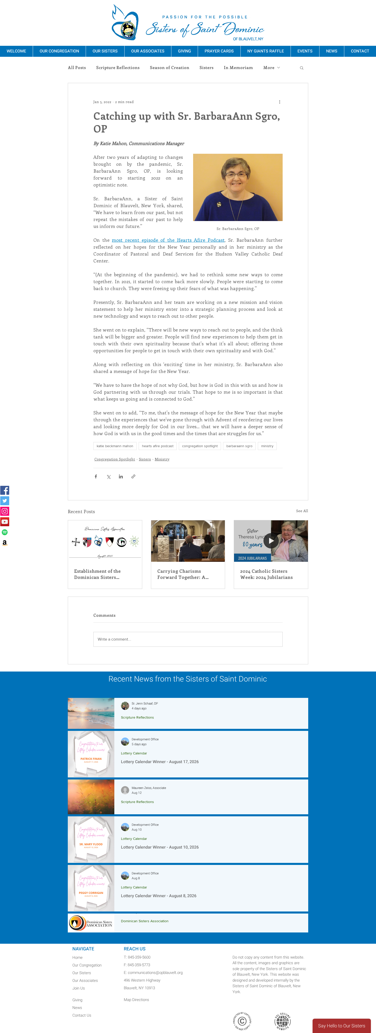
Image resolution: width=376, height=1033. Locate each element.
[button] (301, 67)
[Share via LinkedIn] (120, 476)
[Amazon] (4, 542)
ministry (267, 446)
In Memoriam (238, 67)
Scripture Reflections (118, 67)
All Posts (77, 67)
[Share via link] (133, 476)
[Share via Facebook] (95, 476)
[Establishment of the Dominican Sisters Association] (105, 541)
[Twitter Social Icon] (4, 500)
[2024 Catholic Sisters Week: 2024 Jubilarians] (271, 541)
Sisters (207, 67)
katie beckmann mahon (115, 446)
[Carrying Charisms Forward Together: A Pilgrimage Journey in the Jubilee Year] (188, 541)
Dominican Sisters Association (145, 921)
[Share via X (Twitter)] (108, 476)
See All (302, 510)
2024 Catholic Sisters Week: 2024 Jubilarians (266, 574)
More (268, 67)
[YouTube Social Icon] (4, 521)
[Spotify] (4, 532)
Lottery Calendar (134, 753)
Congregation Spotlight (114, 459)
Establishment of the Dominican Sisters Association (97, 574)
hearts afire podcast (157, 446)
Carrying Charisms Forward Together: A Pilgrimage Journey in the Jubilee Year (187, 574)
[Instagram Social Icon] (4, 511)
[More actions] (280, 101)
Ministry (162, 459)
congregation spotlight (200, 446)
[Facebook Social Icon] (4, 490)
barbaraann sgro (239, 446)
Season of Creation (169, 67)
